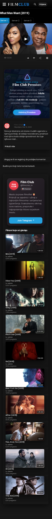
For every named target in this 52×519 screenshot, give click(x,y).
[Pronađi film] (35, 4)
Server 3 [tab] (27, 20)
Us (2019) (10, 361)
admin (10, 256)
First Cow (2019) (13, 334)
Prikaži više (10, 146)
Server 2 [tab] (15, 20)
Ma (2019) (10, 254)
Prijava (42, 4)
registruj (21, 159)
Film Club (18, 124)
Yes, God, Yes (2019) (15, 442)
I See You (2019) (13, 280)
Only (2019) (11, 307)
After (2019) (11, 415)
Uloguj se (8, 159)
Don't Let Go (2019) (15, 388)
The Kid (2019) (12, 495)
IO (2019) (10, 469)
